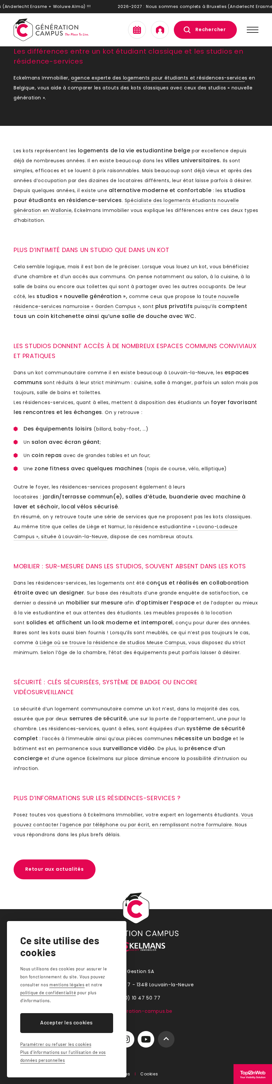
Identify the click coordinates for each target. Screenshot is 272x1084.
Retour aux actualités (54, 869)
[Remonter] (166, 1039)
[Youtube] (146, 1039)
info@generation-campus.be (136, 1011)
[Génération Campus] (51, 30)
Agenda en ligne (137, 30)
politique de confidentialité (48, 992)
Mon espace (160, 30)
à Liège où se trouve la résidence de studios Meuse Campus (110, 642)
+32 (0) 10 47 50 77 (136, 998)
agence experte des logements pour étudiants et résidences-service (158, 78)
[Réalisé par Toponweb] (253, 1074)
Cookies (149, 1074)
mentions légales (67, 984)
